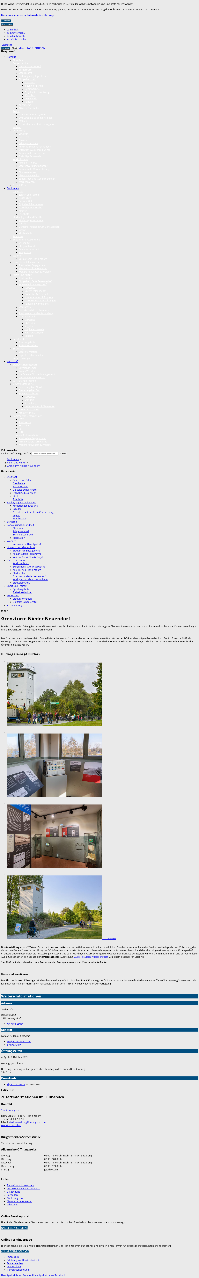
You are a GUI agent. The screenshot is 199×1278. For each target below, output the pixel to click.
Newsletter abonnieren (19, 1201)
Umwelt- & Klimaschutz (25, 435)
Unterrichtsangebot (35, 291)
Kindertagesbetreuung (31, 220)
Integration (25, 252)
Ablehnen (6, 21)
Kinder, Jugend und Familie (27, 217)
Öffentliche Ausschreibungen (35, 149)
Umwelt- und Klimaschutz (27, 262)
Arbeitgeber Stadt (28, 143)
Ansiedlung (30, 403)
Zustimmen (7, 24)
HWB (21, 419)
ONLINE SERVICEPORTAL (14, 1227)
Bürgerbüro (25, 69)
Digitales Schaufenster (31, 204)
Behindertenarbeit (29, 249)
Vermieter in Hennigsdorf (33, 258)
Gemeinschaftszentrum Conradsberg (39, 226)
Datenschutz (14, 1266)
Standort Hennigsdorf (25, 364)
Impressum (13, 1256)
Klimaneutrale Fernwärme (33, 268)
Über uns (29, 323)
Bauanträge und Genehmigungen (37, 178)
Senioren (18, 236)
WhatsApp (12, 1204)
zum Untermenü (16, 32)
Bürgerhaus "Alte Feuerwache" (35, 281)
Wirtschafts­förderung (25, 380)
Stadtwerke (25, 422)
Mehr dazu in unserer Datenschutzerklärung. (27, 15)
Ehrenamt (24, 242)
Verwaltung (19, 130)
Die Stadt (18, 191)
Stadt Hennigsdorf (11, 1110)
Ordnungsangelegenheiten (33, 76)
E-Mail (14, 1044)
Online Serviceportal (30, 66)
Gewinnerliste (32, 89)
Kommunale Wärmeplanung (34, 169)
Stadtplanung (20, 159)
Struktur (23, 133)
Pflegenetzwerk (27, 246)
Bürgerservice (20, 63)
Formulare (13, 1195)
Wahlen (23, 121)
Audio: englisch (100, 956)
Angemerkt (25, 105)
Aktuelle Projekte (28, 162)
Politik (16, 111)
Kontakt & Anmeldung (36, 303)
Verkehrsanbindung (18, 1269)
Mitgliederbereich (34, 329)
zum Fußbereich (16, 36)
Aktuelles (18, 60)
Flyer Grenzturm (16, 1084)
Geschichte (25, 198)
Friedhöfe (24, 214)
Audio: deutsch (82, 956)
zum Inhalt (13, 29)
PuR (21, 428)
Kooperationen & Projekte (38, 297)
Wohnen (17, 255)
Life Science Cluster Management (37, 374)
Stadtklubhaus (27, 278)
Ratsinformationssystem (32, 114)
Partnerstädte (26, 201)
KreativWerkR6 (27, 371)
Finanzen (23, 140)
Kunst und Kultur (22, 274)
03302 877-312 (19, 1041)
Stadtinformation (28, 351)
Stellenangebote (16, 1198)
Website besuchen (11, 1125)
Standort (29, 400)
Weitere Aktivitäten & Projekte (35, 271)
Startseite (29, 82)
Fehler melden (15, 1263)
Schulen (23, 223)
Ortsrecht (24, 137)
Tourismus (19, 348)
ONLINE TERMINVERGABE (15, 1251)
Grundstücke (20, 185)
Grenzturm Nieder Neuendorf (35, 310)
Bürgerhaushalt (27, 79)
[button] (102, 695)
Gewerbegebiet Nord (30, 387)
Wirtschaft (12, 361)
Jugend (22, 230)
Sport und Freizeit (22, 339)
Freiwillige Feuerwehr (30, 156)
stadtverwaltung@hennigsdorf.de (27, 1122)
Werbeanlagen (27, 181)
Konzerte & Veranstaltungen (40, 300)
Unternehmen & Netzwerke (39, 406)
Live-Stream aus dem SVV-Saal (35, 117)
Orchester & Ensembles (37, 294)
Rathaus (11, 56)
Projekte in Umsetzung (36, 92)
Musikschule (25, 233)
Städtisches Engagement (32, 265)
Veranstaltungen (33, 332)
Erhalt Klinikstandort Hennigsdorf (37, 124)
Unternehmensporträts (32, 377)
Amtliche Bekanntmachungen (35, 146)
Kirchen (23, 210)
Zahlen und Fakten (29, 194)
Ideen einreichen (33, 85)
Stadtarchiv (25, 307)
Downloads (30, 98)
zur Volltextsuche (16, 39)
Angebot (29, 326)
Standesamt (25, 72)
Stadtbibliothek (27, 316)
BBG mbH (24, 425)
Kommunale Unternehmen (33, 153)
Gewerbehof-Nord (29, 409)
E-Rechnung (13, 1191)
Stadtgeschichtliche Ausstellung (36, 313)
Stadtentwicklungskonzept (33, 165)
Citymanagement (28, 172)
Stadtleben (13, 188)
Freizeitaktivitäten (28, 345)
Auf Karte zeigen (15, 1023)
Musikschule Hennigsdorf (32, 284)
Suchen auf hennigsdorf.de (16, 453)
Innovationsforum (28, 393)
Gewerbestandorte (23, 383)
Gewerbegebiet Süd (29, 390)
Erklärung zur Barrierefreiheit (23, 1260)
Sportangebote (27, 342)
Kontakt (28, 101)
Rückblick (29, 95)
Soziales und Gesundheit (26, 239)
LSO (21, 432)
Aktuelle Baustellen (29, 108)
